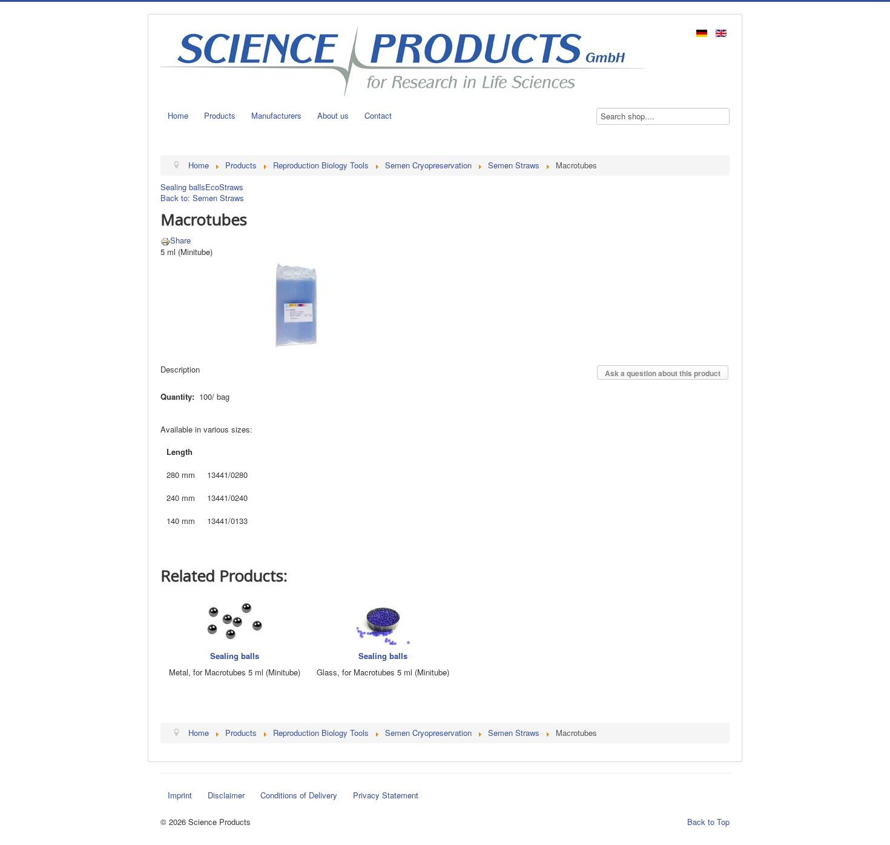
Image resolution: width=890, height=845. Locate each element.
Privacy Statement (385, 795)
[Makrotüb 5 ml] (296, 304)
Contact (378, 115)
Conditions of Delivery (298, 795)
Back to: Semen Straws (202, 198)
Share (180, 240)
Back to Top (708, 821)
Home (178, 115)
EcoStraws (224, 187)
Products (220, 115)
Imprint (180, 795)
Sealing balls (182, 187)
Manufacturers (276, 115)
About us (333, 115)
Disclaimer (226, 795)
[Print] (165, 240)
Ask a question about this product (662, 373)
